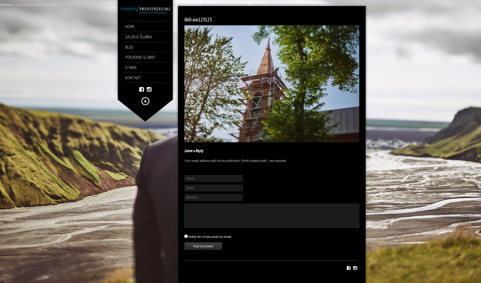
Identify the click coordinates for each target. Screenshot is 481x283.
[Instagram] (149, 89)
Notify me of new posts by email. (210, 237)
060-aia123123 (198, 19)
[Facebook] (141, 89)
